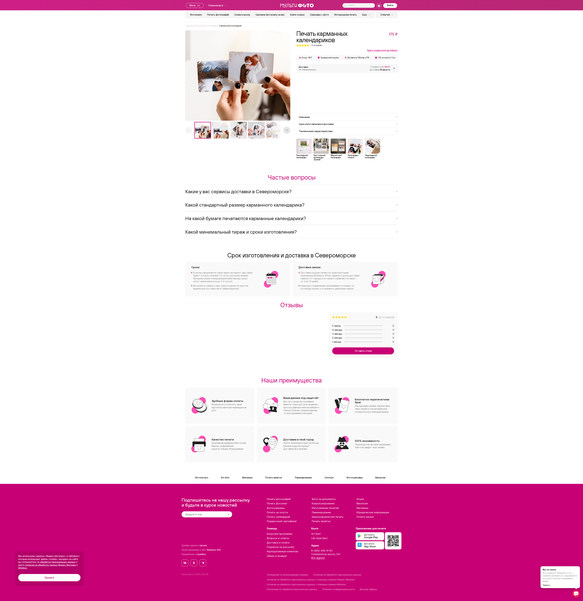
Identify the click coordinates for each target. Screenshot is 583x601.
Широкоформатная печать (327, 516)
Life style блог (319, 538)
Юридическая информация (372, 512)
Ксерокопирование (323, 503)
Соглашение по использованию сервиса (287, 574)
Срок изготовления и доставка (316, 124)
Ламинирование (303, 477)
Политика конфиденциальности (338, 589)
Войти (390, 5)
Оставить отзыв (363, 351)
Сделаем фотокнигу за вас (270, 14)
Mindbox (22, 568)
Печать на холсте (277, 512)
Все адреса (318, 557)
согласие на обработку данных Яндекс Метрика (50, 565)
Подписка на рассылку (280, 546)
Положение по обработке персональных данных (292, 589)
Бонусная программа (279, 533)
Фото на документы (324, 499)
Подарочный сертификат (282, 521)
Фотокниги (196, 14)
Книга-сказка (297, 14)
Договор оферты (368, 589)
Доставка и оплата (278, 542)
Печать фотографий (218, 14)
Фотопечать (201, 477)
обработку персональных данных (57, 562)
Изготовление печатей (325, 507)
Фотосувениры (354, 477)
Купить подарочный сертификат (382, 50)
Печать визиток (273, 477)
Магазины (247, 477)
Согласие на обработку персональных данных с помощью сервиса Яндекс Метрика (311, 579)
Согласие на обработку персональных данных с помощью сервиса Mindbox (306, 584)
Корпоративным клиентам (282, 551)
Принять (49, 577)
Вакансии (380, 477)
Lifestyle (329, 477)
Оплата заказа (365, 516)
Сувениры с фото (319, 14)
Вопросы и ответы (278, 538)
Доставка (307, 68)
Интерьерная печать (345, 14)
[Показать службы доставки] (394, 68)
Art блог (225, 477)
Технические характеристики (316, 131)
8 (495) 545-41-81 (321, 550)
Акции (360, 499)
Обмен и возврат (277, 555)
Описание (304, 117)
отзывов (317, 45)
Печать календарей (278, 516)
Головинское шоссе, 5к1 (325, 554)
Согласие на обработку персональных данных (337, 574)
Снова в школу (242, 14)
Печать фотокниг (277, 503)
